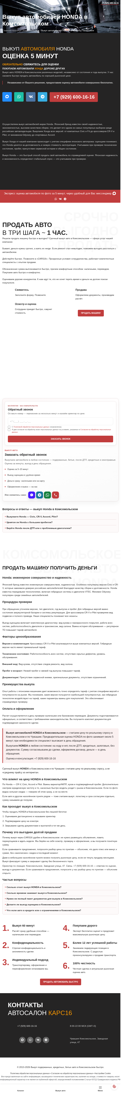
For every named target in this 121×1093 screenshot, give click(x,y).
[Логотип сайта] (8, 3)
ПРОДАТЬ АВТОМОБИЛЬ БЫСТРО (59, 982)
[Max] (31, 495)
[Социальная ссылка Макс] (52, 8)
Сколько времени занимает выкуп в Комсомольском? (37, 893)
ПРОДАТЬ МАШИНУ (91, 313)
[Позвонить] (55, 495)
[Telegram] (39, 495)
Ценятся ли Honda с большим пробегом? (30, 522)
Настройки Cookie (101, 1073)
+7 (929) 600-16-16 (110, 3)
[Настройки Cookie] (111, 1086)
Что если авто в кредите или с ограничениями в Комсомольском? (44, 910)
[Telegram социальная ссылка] (69, 8)
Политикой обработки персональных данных (31, 427)
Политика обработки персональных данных (29, 1073)
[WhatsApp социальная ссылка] (57, 8)
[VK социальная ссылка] (63, 8)
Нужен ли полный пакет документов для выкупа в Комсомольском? (45, 898)
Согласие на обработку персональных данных (71, 1073)
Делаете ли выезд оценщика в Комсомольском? (34, 904)
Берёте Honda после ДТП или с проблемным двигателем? (39, 528)
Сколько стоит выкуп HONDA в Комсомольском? (34, 887)
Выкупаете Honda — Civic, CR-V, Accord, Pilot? (32, 516)
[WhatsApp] (47, 495)
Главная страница (11, 30)
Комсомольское (31, 30)
